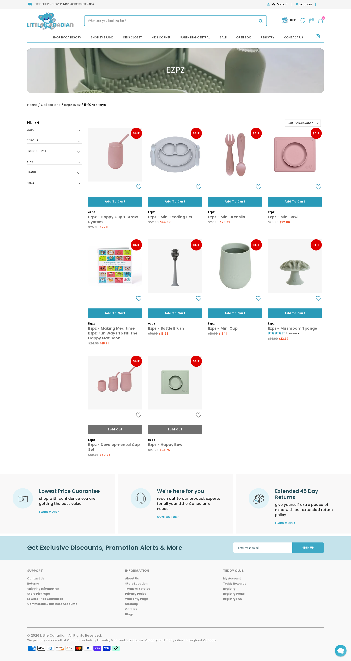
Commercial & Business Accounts (52, 604)
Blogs (129, 614)
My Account (280, 4)
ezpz (68, 104)
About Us (132, 578)
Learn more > (49, 512)
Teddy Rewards (234, 584)
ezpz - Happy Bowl (165, 444)
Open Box (243, 37)
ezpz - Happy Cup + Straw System (113, 219)
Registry (267, 37)
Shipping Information (43, 589)
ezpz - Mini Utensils (226, 216)
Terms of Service (137, 589)
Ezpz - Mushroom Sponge (292, 328)
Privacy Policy (135, 594)
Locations (305, 4)
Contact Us (293, 37)
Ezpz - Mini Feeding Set (170, 216)
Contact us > (168, 517)
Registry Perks (234, 594)
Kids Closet (132, 37)
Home (32, 104)
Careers (131, 609)
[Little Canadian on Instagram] (318, 37)
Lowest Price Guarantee (45, 599)
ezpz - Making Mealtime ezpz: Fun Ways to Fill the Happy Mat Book (112, 333)
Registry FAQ (232, 599)
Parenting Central (195, 37)
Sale (223, 37)
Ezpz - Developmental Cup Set (114, 447)
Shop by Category (66, 37)
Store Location (136, 584)
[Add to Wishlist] (137, 187)
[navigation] (54, 156)
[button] (341, 651)
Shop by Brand (102, 37)
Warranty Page (136, 599)
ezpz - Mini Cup (222, 328)
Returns (33, 584)
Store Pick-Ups (38, 594)
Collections (51, 104)
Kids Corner (161, 37)
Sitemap (131, 604)
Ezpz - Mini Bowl (283, 216)
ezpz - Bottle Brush (166, 328)
